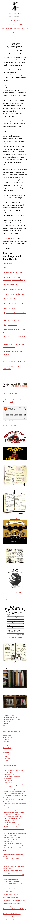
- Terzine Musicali (7, 778)
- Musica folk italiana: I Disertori (11, 879)
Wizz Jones (6, 739)
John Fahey (6, 760)
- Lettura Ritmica (7, 782)
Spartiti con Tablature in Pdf (15, 637)
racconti (5, 141)
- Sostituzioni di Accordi (9, 787)
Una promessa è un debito (13, 289)
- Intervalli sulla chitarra (9, 822)
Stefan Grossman (7, 737)
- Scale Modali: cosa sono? (10, 835)
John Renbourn (7, 754)
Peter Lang (6, 741)
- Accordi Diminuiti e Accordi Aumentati (13, 812)
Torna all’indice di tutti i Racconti (15, 361)
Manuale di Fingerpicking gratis (15, 592)
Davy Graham (6, 758)
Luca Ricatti (15, 13)
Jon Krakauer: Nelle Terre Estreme (12, 917)
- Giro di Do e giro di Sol (9, 852)
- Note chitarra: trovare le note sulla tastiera (14, 845)
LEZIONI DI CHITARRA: (10, 766)
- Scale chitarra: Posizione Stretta (11, 837)
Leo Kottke (6, 752)
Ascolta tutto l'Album (15, 519)
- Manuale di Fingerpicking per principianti (14, 791)
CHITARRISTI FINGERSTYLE (11, 731)
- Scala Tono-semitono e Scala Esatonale (13, 770)
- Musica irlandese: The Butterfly (11, 881)
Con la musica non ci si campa (14, 294)
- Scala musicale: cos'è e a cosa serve (12, 843)
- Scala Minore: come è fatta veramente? (13, 793)
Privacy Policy (6, 599)
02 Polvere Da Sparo (12, 420)
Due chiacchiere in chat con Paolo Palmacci (14, 900)
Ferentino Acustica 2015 (12, 320)
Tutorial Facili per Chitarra (10, 717)
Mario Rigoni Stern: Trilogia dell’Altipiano (13, 920)
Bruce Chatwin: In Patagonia (10, 894)
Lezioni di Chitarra (9, 715)
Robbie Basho (6, 743)
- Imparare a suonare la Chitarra (11, 858)
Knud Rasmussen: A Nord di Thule (12, 903)
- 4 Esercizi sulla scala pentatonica (11, 839)
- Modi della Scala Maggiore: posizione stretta (14, 833)
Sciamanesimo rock (11, 284)
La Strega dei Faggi (8, 891)
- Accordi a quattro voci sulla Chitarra (12, 816)
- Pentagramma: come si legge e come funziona (15, 785)
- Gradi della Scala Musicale (10, 827)
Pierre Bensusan (7, 756)
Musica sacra (9, 268)
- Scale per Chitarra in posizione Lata (12, 789)
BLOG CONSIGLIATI (10, 426)
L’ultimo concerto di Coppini (13, 272)
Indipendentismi (9, 299)
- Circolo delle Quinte (8, 774)
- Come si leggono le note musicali (11, 776)
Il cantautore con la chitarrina (14, 303)
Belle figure (8, 263)
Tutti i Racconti (8, 721)
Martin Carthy (6, 746)
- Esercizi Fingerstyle (8, 808)
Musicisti (6, 726)
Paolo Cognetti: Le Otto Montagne (12, 914)
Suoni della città (9, 308)
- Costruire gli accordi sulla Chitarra (12, 818)
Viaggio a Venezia (10, 325)
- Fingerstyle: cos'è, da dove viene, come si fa (14, 814)
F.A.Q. (11, 402)
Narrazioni (7, 723)
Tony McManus (7, 735)
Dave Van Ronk (7, 748)
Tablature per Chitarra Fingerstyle (12, 719)
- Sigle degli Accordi (8, 772)
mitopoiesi (8, 238)
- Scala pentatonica (8, 841)
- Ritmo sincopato (7, 780)
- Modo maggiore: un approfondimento (13, 810)
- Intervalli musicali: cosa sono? (11, 824)
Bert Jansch (6, 750)
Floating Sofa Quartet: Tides (10, 906)
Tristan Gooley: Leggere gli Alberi (11, 897)
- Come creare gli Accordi (9, 820)
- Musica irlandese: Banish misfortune (12, 883)
